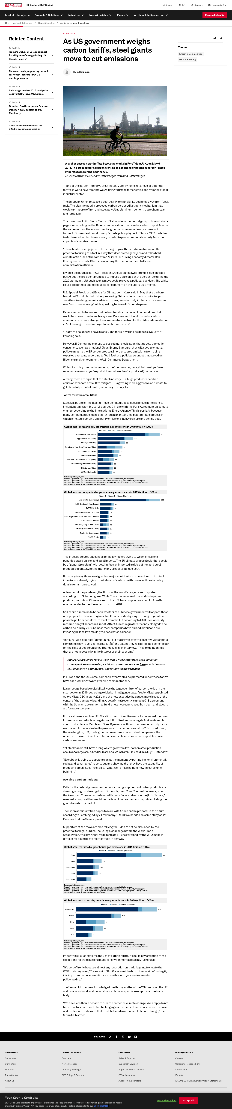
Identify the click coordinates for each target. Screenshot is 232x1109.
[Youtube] (129, 1036)
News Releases (69, 1064)
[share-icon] (221, 38)
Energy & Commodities (190, 54)
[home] (6, 23)
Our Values (10, 1058)
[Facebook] (116, 1036)
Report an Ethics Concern (131, 1069)
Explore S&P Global (41, 5)
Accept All (188, 1100)
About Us (9, 1080)
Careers (179, 1058)
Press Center (11, 1075)
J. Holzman (83, 72)
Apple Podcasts (130, 669)
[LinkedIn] (135, 1036)
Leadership (181, 1069)
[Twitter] (110, 1036)
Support (198, 5)
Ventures (9, 1069)
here (135, 659)
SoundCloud (95, 669)
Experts (179, 1075)
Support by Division (128, 1064)
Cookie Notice (101, 1105)
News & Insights (46, 23)
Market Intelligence (22, 23)
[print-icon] (215, 38)
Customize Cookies (166, 1100)
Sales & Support (127, 1058)
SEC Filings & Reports (73, 1075)
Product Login (219, 5)
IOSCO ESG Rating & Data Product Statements (198, 1080)
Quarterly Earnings (71, 1069)
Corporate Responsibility (187, 1064)
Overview (66, 1058)
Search (169, 5)
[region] (116, 1101)
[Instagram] (122, 1036)
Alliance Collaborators (130, 1080)
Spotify (109, 669)
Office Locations (127, 1075)
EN (183, 5)
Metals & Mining (187, 59)
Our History (10, 1064)
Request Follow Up (214, 15)
